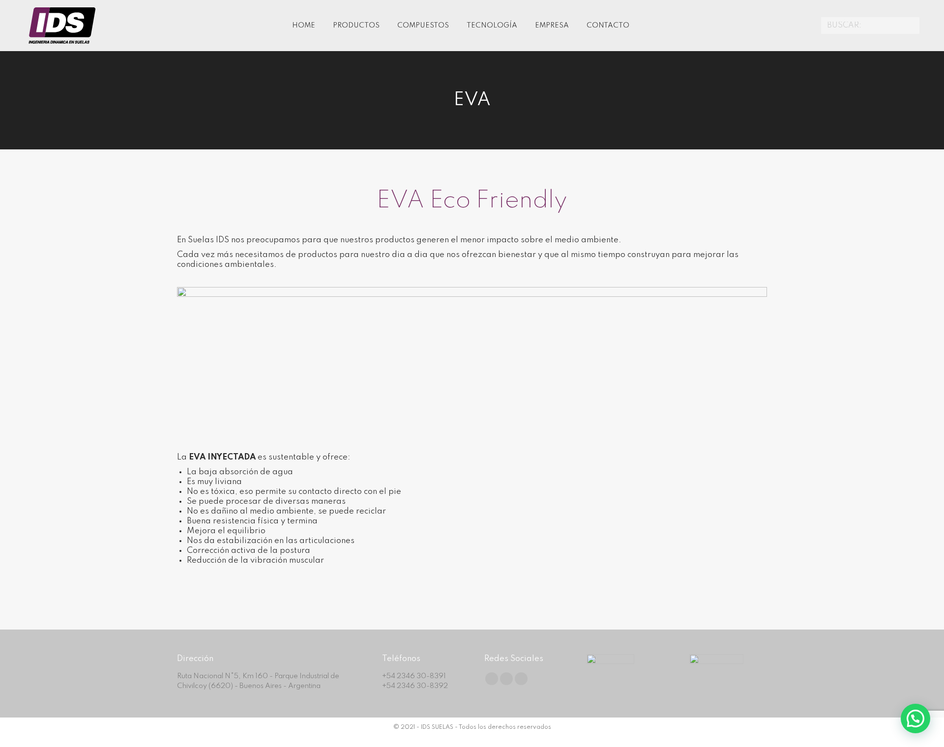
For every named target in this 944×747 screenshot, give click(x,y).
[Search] (911, 25)
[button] (915, 718)
